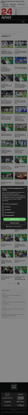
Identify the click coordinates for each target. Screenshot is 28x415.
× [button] (24, 187)
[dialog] (14, 207)
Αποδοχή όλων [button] (14, 219)
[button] (14, 226)
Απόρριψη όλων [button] (14, 223)
